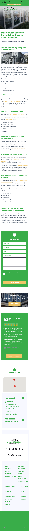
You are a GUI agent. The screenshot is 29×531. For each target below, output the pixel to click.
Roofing (21, 471)
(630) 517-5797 (11, 414)
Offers (23, 494)
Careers (23, 499)
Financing (8, 474)
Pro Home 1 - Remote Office (11, 420)
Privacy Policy (14, 515)
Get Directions (9, 408)
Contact (8, 469)
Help (6, 466)
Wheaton (8, 489)
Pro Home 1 (10, 398)
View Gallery (14, 304)
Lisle (6, 494)
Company (24, 487)
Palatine (7, 501)
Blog (22, 491)
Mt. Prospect (9, 499)
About (23, 489)
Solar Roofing (23, 481)
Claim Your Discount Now (13, 4)
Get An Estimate (14, 282)
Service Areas (10, 487)
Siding (20, 474)
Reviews (23, 496)
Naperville (8, 491)
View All (7, 504)
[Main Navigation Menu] (25, 9)
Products (21, 466)
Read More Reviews (14, 356)
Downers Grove (10, 496)
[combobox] (14, 264)
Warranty (8, 471)
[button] (14, 379)
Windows (21, 476)
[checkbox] (4, 274)
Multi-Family (22, 469)
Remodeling (22, 479)
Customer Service (10, 476)
